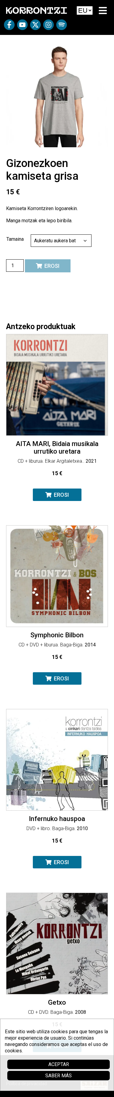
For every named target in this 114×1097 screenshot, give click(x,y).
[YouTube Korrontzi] (22, 27)
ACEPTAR (58, 1064)
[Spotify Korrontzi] (61, 27)
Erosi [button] (61, 495)
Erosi (52, 266)
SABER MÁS (58, 1075)
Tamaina (15, 239)
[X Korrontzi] (35, 27)
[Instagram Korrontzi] (48, 27)
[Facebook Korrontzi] (9, 27)
